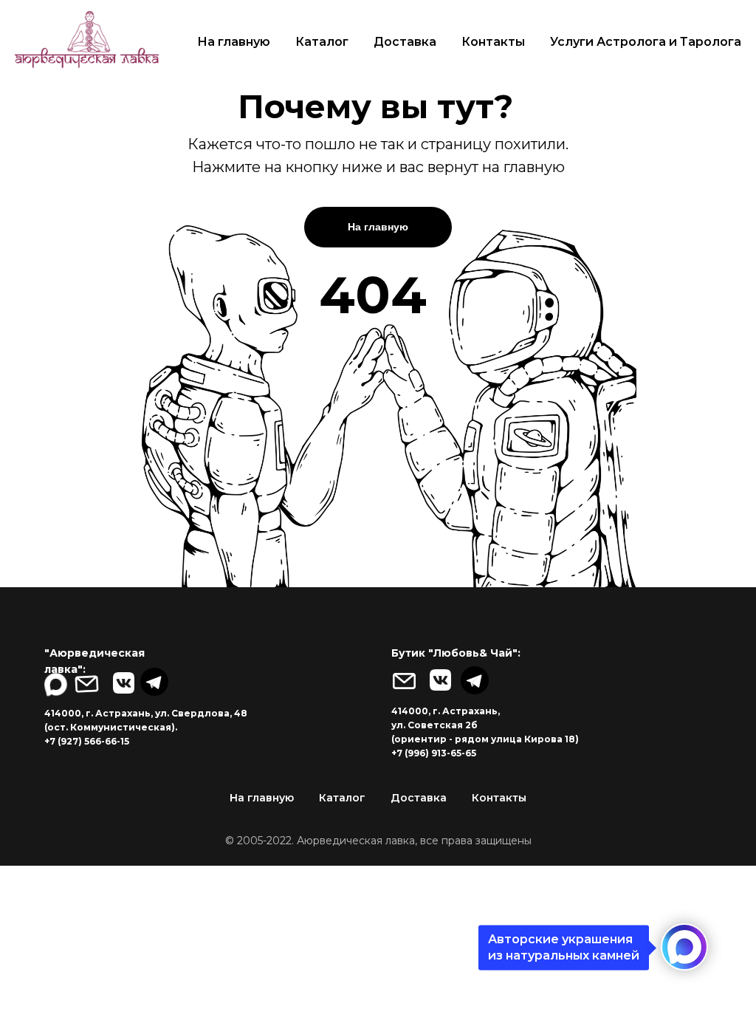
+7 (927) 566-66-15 (86, 741)
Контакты (493, 42)
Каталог (321, 42)
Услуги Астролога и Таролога (645, 42)
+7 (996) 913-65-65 (433, 753)
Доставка (405, 42)
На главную (233, 42)
